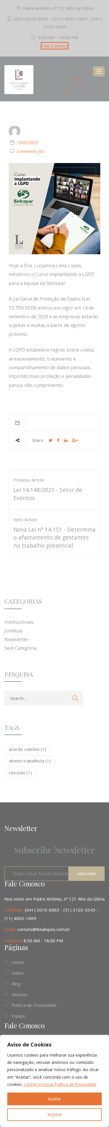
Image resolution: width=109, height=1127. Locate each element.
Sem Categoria (20, 648)
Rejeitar (54, 1114)
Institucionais (19, 622)
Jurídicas (13, 630)
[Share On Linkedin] (66, 440)
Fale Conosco (55, 46)
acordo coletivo (27, 749)
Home (18, 962)
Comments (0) (30, 151)
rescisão (20, 772)
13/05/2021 (27, 142)
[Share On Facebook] (58, 440)
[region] (54, 1081)
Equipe (18, 1016)
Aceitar (54, 1099)
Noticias (20, 994)
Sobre (18, 973)
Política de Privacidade (34, 1005)
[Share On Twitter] (51, 440)
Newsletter (16, 639)
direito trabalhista (30, 761)
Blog (16, 984)
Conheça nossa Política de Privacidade (60, 1084)
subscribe (86, 873)
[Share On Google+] (75, 440)
